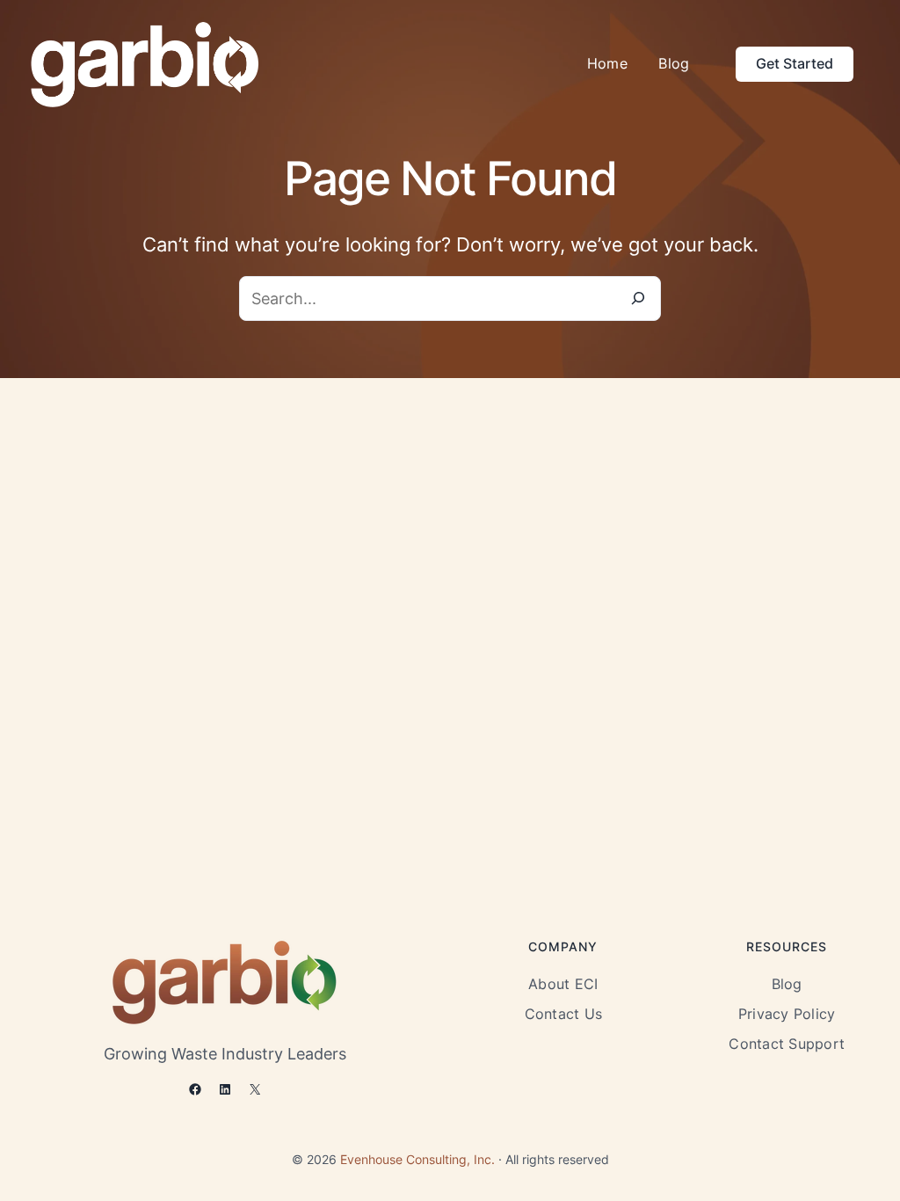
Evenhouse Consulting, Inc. (417, 1160)
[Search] (638, 298)
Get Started (794, 63)
